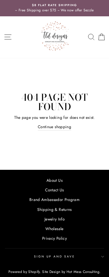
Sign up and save (54, 256)
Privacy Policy (54, 238)
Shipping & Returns (54, 209)
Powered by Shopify (24, 271)
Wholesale (54, 229)
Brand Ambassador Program (54, 199)
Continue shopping (54, 127)
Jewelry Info (54, 219)
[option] (54, 8)
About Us (54, 180)
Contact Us (54, 190)
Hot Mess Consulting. (84, 271)
